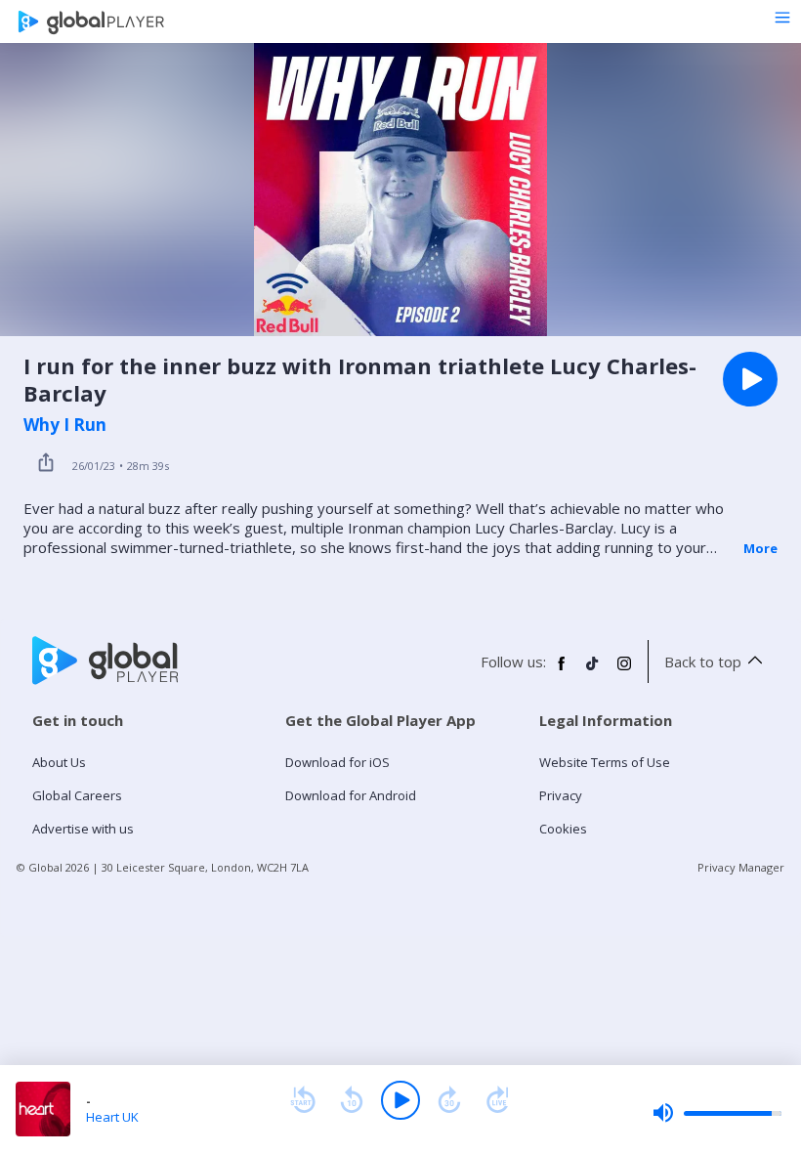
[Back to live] (498, 1100)
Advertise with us (83, 828)
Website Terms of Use (604, 762)
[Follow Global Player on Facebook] (561, 671)
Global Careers (77, 795)
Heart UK (112, 1117)
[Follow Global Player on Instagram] (624, 671)
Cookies (563, 828)
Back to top (702, 661)
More (760, 548)
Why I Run (64, 425)
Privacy (560, 795)
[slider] (717, 1113)
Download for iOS (337, 762)
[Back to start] (302, 1100)
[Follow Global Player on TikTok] (593, 671)
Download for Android (350, 795)
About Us (59, 762)
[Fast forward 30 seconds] (449, 1100)
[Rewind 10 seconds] (351, 1100)
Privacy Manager (740, 867)
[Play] (400, 1100)
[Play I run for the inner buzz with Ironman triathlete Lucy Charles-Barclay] (750, 379)
